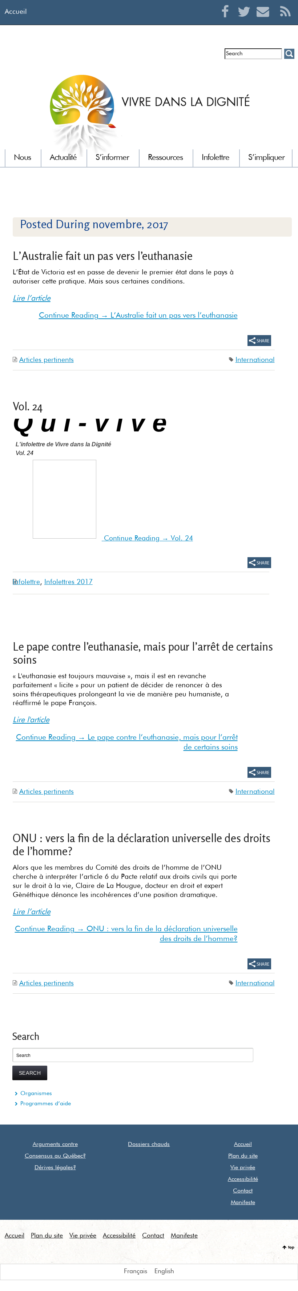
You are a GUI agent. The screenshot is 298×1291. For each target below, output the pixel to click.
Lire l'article (31, 720)
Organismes (36, 1094)
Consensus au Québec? (55, 1156)
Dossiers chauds (149, 1144)
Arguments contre (55, 1144)
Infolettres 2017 (68, 582)
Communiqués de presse (110, 56)
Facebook (227, 20)
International (255, 360)
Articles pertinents (46, 360)
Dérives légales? (55, 1168)
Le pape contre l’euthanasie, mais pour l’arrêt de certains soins (143, 653)
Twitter (246, 20)
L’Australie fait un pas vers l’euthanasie (103, 255)
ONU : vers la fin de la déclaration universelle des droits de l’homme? (141, 844)
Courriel (264, 20)
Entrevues (57, 56)
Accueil (16, 11)
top (291, 1247)
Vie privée (242, 1168)
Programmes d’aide (45, 1104)
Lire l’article (32, 298)
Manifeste (243, 1203)
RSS (285, 20)
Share (259, 340)
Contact (243, 1191)
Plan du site (243, 1156)
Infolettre (26, 56)
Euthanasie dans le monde (185, 56)
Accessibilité (243, 1179)
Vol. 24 (28, 406)
